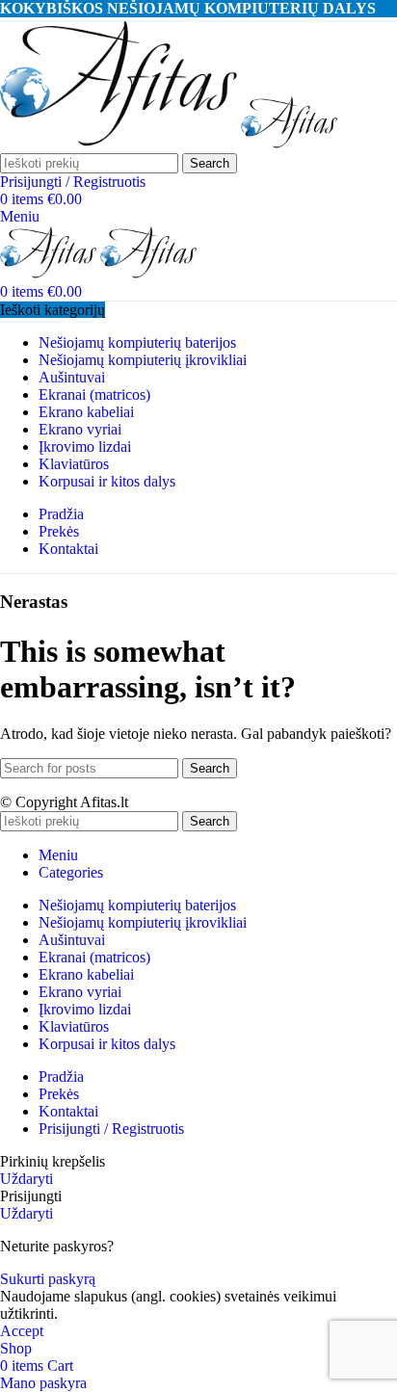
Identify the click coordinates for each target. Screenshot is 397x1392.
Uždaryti (26, 1178)
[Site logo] (120, 144)
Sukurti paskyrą (47, 1279)
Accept (21, 1331)
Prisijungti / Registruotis (111, 1128)
